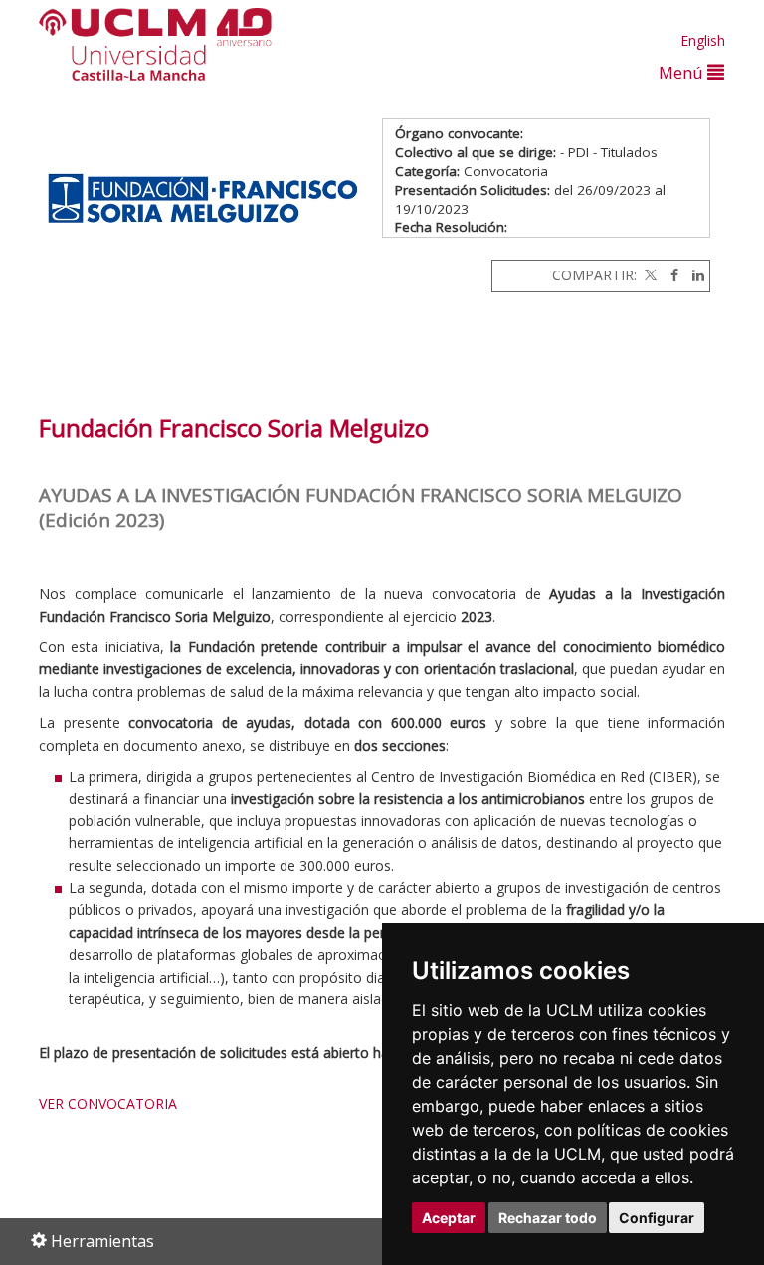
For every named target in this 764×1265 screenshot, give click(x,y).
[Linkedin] (693, 275)
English (702, 40)
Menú (683, 72)
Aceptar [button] (449, 1217)
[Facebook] (669, 275)
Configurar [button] (656, 1217)
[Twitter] (649, 275)
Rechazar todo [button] (547, 1217)
